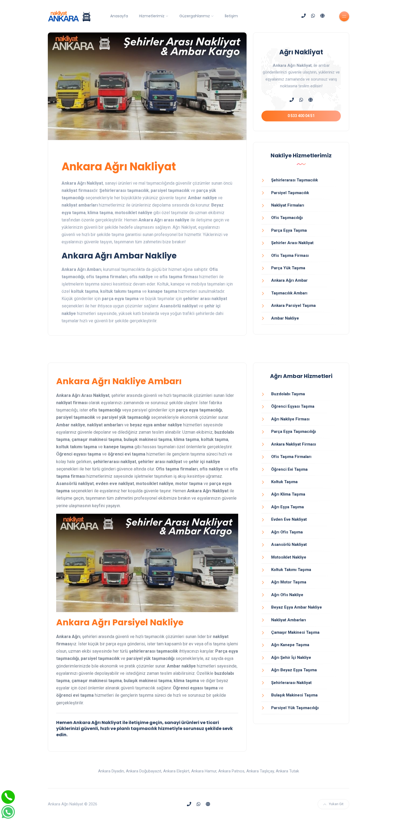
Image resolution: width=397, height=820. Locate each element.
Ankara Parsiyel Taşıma (293, 305)
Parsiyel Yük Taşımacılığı (295, 707)
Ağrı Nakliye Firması (290, 419)
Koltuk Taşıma (284, 481)
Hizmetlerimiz (151, 16)
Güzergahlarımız (194, 16)
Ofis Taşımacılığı (287, 217)
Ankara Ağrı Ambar (289, 280)
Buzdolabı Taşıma (288, 393)
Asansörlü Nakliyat (289, 544)
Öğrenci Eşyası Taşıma (292, 406)
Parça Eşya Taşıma (289, 230)
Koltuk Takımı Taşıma (291, 569)
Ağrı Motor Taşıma (288, 582)
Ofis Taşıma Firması (290, 255)
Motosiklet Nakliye (288, 557)
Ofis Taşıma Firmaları (291, 456)
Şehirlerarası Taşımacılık (294, 180)
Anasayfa (119, 16)
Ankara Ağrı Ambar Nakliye (119, 255)
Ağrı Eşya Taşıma (287, 506)
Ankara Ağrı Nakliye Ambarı (119, 381)
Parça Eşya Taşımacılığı (293, 431)
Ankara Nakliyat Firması (293, 444)
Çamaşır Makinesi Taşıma (295, 632)
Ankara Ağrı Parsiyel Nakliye (119, 622)
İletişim (231, 16)
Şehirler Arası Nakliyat (292, 242)
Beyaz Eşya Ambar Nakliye (296, 607)
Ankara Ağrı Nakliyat (119, 166)
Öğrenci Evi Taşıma (289, 469)
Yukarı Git (336, 804)
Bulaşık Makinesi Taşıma (294, 695)
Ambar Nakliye (285, 318)
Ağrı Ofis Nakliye (287, 594)
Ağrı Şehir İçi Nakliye (291, 657)
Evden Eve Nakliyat (289, 519)
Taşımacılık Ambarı (289, 293)
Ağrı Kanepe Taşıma (290, 644)
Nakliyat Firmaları (287, 205)
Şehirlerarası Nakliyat (291, 682)
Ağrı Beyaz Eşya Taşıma (294, 670)
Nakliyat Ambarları (288, 620)
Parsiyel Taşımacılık (290, 192)
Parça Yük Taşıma (288, 267)
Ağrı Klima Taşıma (288, 494)
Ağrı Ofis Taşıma (287, 532)
